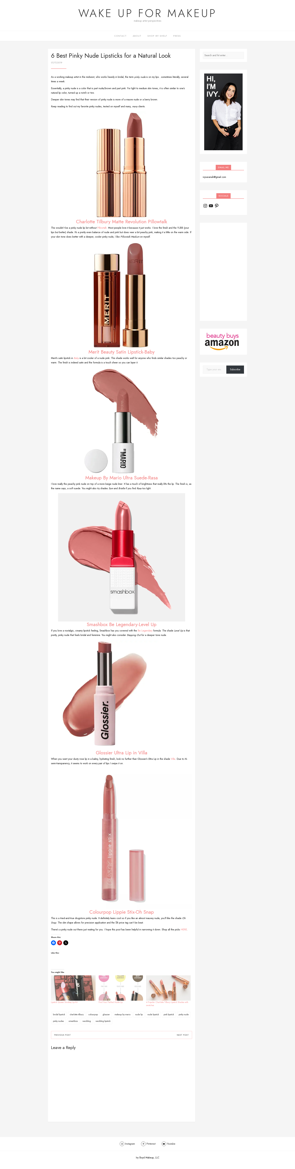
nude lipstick (153, 1014)
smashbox (73, 1021)
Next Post (183, 1035)
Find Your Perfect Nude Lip (111, 1002)
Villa (173, 759)
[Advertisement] (223, 272)
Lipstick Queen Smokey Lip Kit (64, 1002)
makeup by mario (122, 1014)
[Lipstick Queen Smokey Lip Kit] (73, 988)
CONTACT (120, 35)
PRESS (177, 35)
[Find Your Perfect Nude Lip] (121, 988)
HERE (184, 929)
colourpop (93, 1014)
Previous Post (62, 1035)
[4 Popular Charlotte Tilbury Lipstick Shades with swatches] (168, 988)
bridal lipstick (59, 1014)
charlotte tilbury (77, 1014)
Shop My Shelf (157, 35)
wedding (87, 1021)
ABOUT (137, 35)
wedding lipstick (103, 1021)
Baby (76, 358)
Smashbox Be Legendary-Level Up (121, 624)
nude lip (139, 1014)
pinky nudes (58, 1021)
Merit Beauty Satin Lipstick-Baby (121, 351)
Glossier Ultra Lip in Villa (121, 752)
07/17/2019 (56, 62)
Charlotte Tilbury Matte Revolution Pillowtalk (121, 221)
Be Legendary (145, 630)
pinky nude (184, 1014)
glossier (106, 1014)
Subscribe (235, 369)
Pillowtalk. (102, 228)
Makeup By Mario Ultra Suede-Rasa (121, 477)
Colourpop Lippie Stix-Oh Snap (121, 911)
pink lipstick (169, 1014)
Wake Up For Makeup (147, 13)
